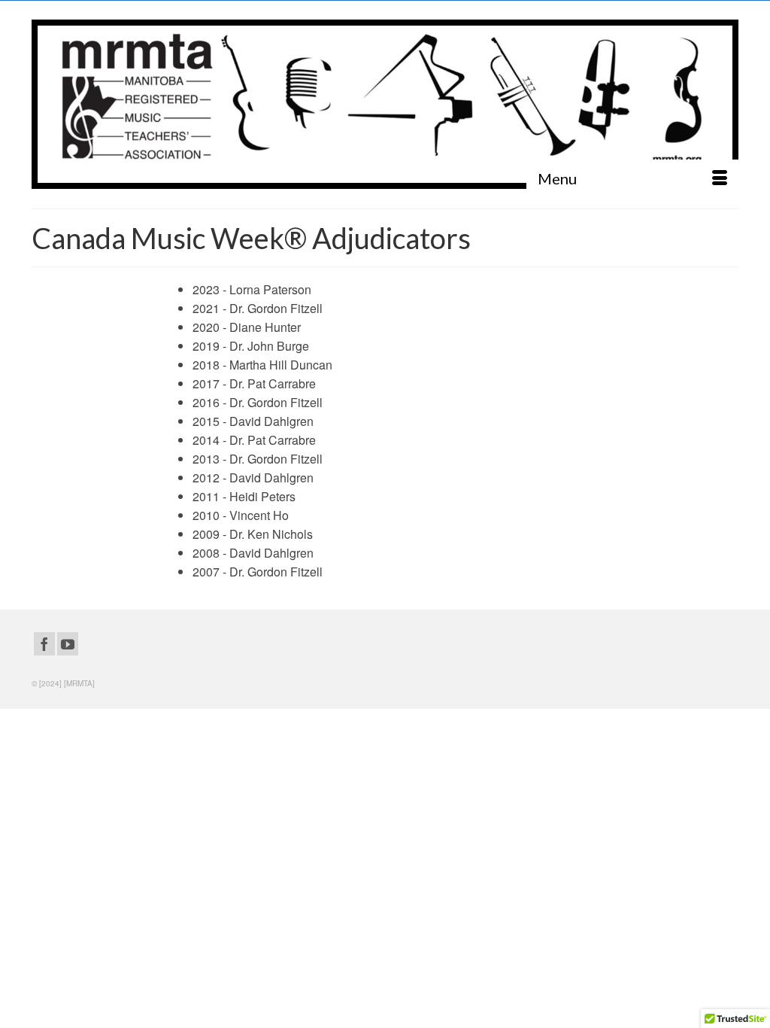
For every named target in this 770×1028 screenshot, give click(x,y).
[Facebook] (44, 644)
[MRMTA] (385, 104)
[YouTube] (67, 644)
